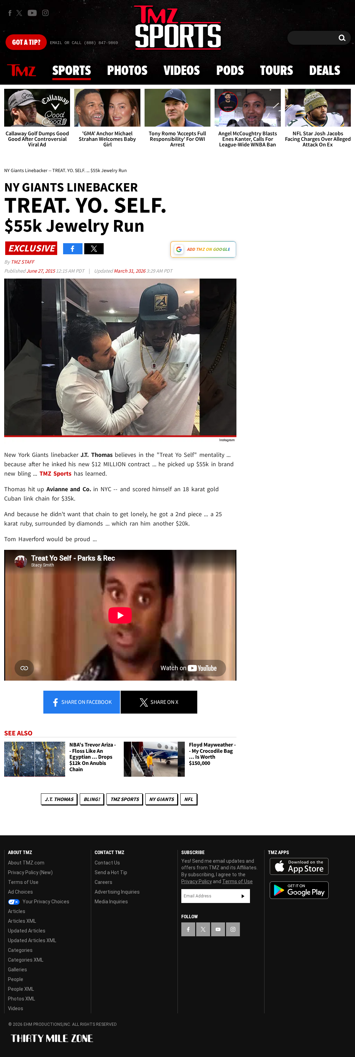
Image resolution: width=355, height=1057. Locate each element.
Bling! (92, 799)
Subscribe (243, 896)
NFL (188, 799)
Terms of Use (23, 882)
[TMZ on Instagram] (45, 13)
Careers (103, 882)
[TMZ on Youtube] (32, 13)
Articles (16, 911)
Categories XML (25, 960)
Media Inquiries (111, 901)
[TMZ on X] (20, 13)
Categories (20, 950)
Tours (276, 71)
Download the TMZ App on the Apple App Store (299, 866)
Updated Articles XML (32, 940)
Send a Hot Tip (111, 872)
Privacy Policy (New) (30, 872)
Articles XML (22, 921)
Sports (71, 71)
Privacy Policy (196, 881)
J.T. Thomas (59, 799)
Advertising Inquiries (117, 892)
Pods (230, 71)
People (15, 979)
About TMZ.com (26, 863)
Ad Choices (20, 892)
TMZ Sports (56, 473)
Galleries (17, 969)
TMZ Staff (22, 261)
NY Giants (161, 799)
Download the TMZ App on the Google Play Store (299, 890)
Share (86, 701)
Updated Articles (26, 931)
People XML (21, 989)
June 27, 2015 (41, 270)
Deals (324, 71)
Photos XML (21, 998)
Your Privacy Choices (45, 901)
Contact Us (107, 863)
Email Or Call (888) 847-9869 (84, 43)
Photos (127, 71)
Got (26, 42)
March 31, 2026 (130, 270)
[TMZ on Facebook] (10, 13)
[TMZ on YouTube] (218, 929)
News (21, 71)
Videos (182, 71)
